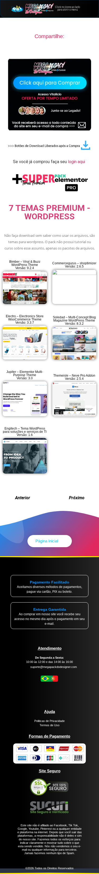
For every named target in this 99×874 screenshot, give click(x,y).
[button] (85, 9)
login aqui (77, 161)
